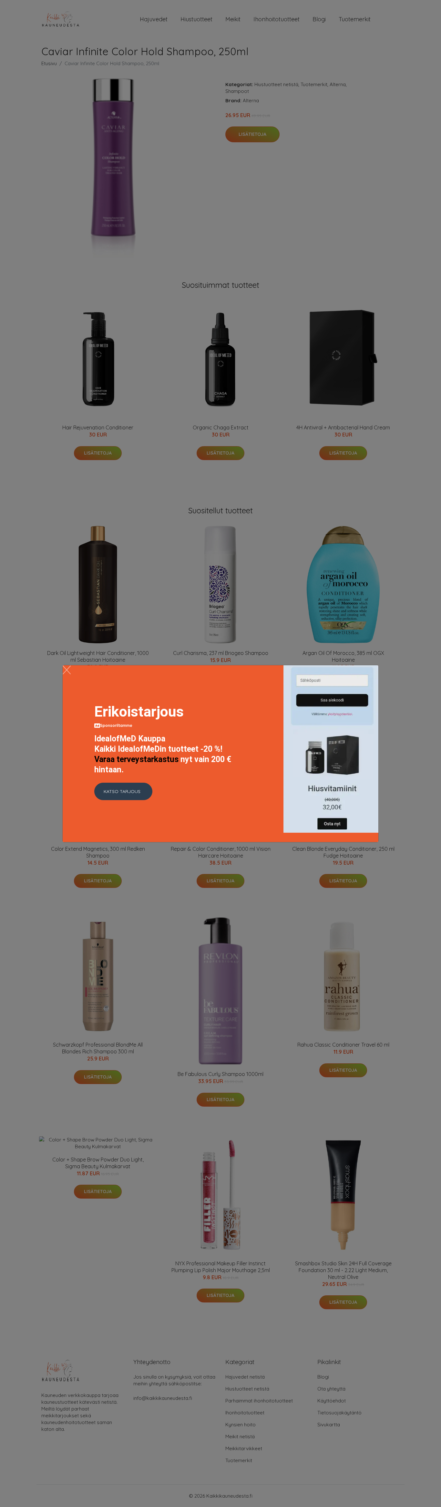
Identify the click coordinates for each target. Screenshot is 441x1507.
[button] (123, 791)
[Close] (67, 670)
